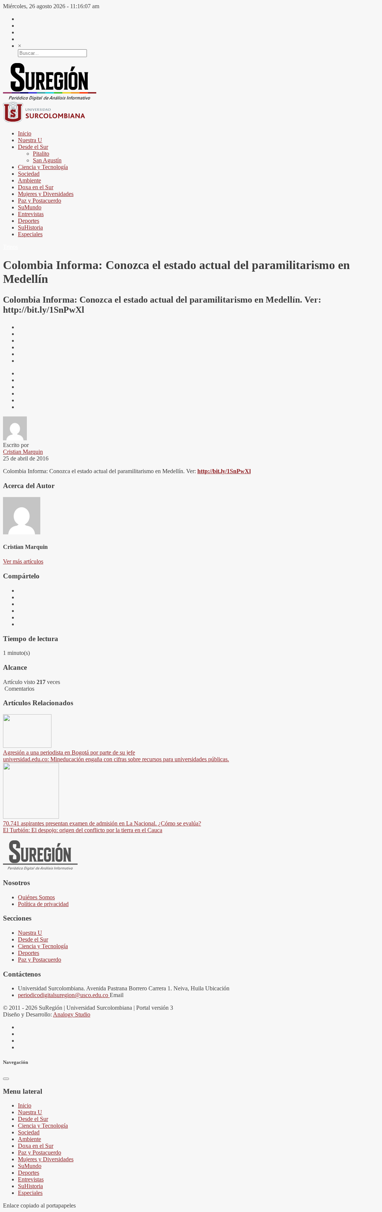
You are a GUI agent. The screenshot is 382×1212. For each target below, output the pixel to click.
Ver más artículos (23, 561)
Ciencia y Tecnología (43, 167)
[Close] (6, 1079)
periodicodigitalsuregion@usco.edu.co (64, 995)
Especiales (30, 234)
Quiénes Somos (36, 897)
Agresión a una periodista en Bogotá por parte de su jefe (69, 752)
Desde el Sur (33, 147)
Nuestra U (30, 140)
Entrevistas (31, 214)
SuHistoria (30, 227)
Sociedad (29, 174)
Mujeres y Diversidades (45, 194)
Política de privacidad (43, 904)
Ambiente (29, 180)
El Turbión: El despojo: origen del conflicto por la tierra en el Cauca (82, 830)
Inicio (24, 133)
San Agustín (47, 160)
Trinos (10, 247)
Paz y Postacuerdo (39, 200)
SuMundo (29, 207)
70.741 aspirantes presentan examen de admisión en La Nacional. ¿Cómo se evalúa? (102, 823)
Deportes (28, 221)
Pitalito (41, 153)
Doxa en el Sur (35, 187)
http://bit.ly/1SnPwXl (224, 471)
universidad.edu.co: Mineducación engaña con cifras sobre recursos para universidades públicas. (116, 759)
